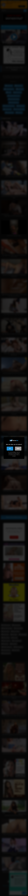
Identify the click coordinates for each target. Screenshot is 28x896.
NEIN (18, 448)
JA (10, 448)
